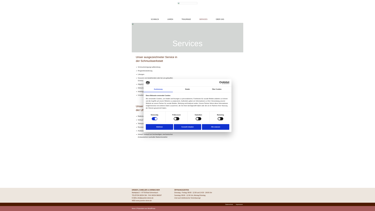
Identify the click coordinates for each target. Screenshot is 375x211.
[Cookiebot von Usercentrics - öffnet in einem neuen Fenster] (220, 82)
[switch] (176, 118)
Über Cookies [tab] (216, 89)
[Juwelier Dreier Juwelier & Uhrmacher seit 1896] (187, 8)
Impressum (239, 204)
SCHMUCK (155, 19)
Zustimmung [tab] (158, 89)
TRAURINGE (186, 19)
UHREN (170, 19)
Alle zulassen (215, 127)
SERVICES (203, 19)
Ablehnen (159, 127)
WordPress (151, 208)
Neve (134, 208)
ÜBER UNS (220, 19)
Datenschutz (229, 204)
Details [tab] (187, 89)
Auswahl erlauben (187, 127)
